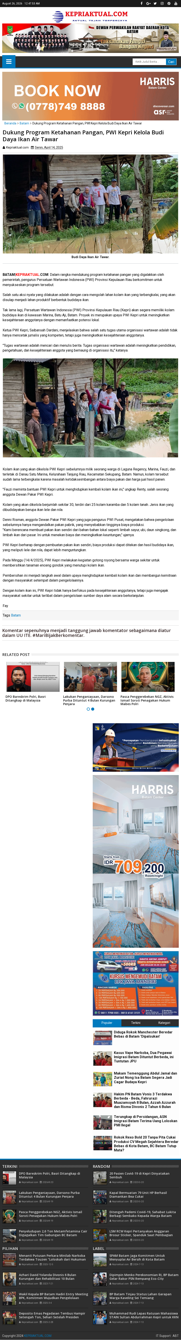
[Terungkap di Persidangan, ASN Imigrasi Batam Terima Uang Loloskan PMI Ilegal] (102, 1122)
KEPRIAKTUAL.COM (37, 1336)
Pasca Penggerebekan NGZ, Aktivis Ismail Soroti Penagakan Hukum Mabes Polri (147, 700)
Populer (107, 1023)
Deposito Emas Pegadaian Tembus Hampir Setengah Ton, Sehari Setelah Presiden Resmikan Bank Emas (52, 1317)
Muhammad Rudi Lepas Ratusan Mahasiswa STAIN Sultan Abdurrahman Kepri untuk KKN (144, 1315)
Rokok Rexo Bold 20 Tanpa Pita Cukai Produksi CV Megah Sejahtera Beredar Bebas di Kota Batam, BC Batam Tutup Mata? (146, 1143)
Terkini (135, 1023)
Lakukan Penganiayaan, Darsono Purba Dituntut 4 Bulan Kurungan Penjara (89, 700)
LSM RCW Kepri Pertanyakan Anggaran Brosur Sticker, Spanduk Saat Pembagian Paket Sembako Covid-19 (141, 1235)
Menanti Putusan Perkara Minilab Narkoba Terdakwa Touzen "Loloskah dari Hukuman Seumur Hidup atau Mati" (52, 1259)
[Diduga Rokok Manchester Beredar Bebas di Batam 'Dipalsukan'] (102, 1038)
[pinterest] (169, 3)
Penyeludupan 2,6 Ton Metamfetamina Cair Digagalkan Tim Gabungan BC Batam (53, 1233)
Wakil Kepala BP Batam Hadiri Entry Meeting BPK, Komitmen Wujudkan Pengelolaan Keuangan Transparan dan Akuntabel (53, 1298)
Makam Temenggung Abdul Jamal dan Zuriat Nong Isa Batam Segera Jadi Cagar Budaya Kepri (145, 1077)
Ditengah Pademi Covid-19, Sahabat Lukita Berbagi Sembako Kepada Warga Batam (142, 1214)
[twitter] (155, 3)
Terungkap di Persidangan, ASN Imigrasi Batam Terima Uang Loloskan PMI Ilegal (145, 1121)
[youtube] (176, 3)
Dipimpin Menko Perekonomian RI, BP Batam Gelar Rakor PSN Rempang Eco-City (144, 1277)
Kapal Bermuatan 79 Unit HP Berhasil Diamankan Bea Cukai (138, 1195)
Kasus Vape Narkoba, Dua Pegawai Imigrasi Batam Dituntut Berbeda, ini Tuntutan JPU (143, 1057)
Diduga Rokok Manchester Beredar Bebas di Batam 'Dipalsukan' (143, 1034)
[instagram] (162, 3)
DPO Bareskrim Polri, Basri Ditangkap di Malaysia (26, 698)
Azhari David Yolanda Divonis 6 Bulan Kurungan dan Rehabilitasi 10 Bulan (47, 1277)
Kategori (164, 1023)
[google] (148, 3)
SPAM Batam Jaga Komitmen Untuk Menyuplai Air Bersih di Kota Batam (137, 1257)
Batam (16, 615)
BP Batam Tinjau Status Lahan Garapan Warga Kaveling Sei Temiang (140, 1296)
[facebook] (141, 3)
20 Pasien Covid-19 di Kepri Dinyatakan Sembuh (139, 1175)
